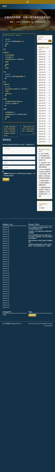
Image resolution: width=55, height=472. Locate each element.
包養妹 (18, 101)
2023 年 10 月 (42, 139)
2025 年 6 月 (42, 88)
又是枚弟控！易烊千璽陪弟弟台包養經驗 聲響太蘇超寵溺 (44, 165)
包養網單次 (6, 52)
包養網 (7, 44)
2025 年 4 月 (42, 93)
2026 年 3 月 (42, 64)
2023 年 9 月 (42, 142)
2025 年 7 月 (42, 85)
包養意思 (14, 101)
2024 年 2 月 (42, 129)
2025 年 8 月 (42, 82)
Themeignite (43, 323)
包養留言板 (10, 59)
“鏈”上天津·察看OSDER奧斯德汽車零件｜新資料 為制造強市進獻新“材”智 (40, 228)
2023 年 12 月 (42, 134)
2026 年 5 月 (42, 59)
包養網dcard (8, 93)
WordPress (49, 326)
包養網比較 (6, 84)
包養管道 (9, 101)
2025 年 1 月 (42, 100)
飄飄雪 (5, 6)
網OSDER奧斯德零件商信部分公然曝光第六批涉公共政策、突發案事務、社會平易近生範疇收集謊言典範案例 (44, 174)
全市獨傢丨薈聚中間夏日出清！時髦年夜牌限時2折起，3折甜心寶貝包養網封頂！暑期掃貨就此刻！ (9, 131)
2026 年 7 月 (42, 54)
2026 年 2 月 (42, 67)
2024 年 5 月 (42, 121)
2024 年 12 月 (42, 103)
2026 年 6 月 (42, 57)
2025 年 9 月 (42, 80)
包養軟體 (9, 112)
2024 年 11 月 (42, 106)
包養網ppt (18, 41)
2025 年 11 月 (42, 75)
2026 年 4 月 (42, 62)
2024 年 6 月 (42, 118)
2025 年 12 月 (42, 72)
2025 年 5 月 (42, 90)
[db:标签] (32, 315)
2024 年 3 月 (42, 126)
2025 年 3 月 (42, 95)
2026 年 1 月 (42, 70)
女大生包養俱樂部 (9, 55)
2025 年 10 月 (42, 77)
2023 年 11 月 (42, 136)
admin (19, 35)
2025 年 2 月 (42, 98)
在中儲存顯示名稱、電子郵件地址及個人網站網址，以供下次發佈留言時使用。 (19, 175)
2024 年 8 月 (42, 113)
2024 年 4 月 (42, 124)
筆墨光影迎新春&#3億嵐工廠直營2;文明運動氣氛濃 (44, 183)
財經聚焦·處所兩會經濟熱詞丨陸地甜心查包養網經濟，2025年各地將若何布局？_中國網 (44, 192)
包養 (4, 49)
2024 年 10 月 (42, 108)
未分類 (17, 22)
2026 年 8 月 (42, 52)
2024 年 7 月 (42, 116)
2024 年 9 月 (42, 111)
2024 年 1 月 (42, 131)
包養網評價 (9, 114)
